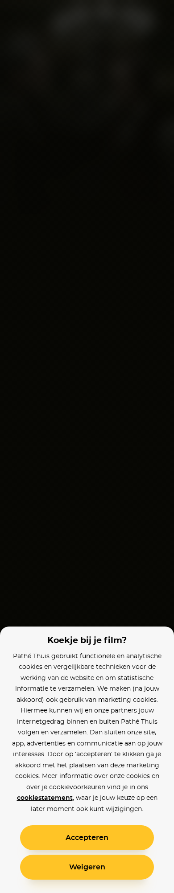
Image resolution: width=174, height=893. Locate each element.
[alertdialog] (87, 446)
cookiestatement (45, 798)
